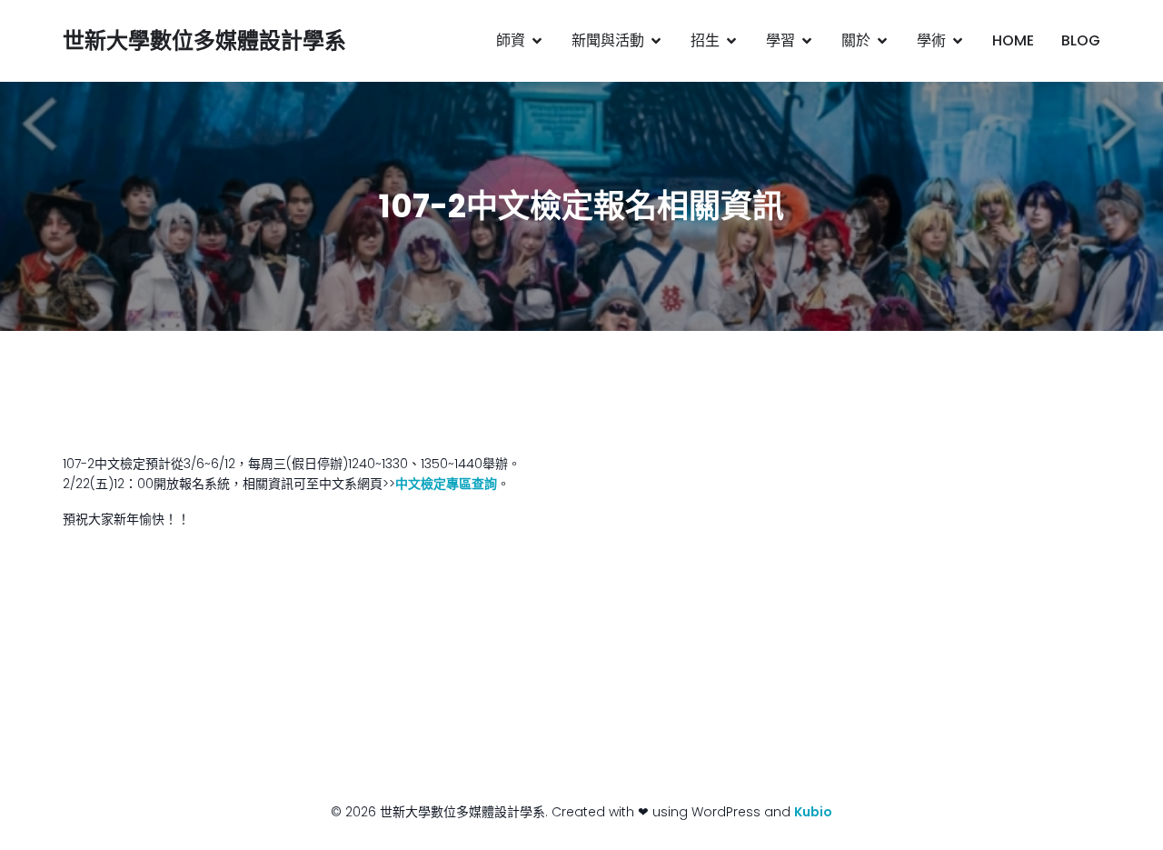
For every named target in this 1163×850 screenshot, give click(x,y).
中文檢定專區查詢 (446, 484)
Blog (1080, 40)
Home (1013, 40)
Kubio (813, 812)
